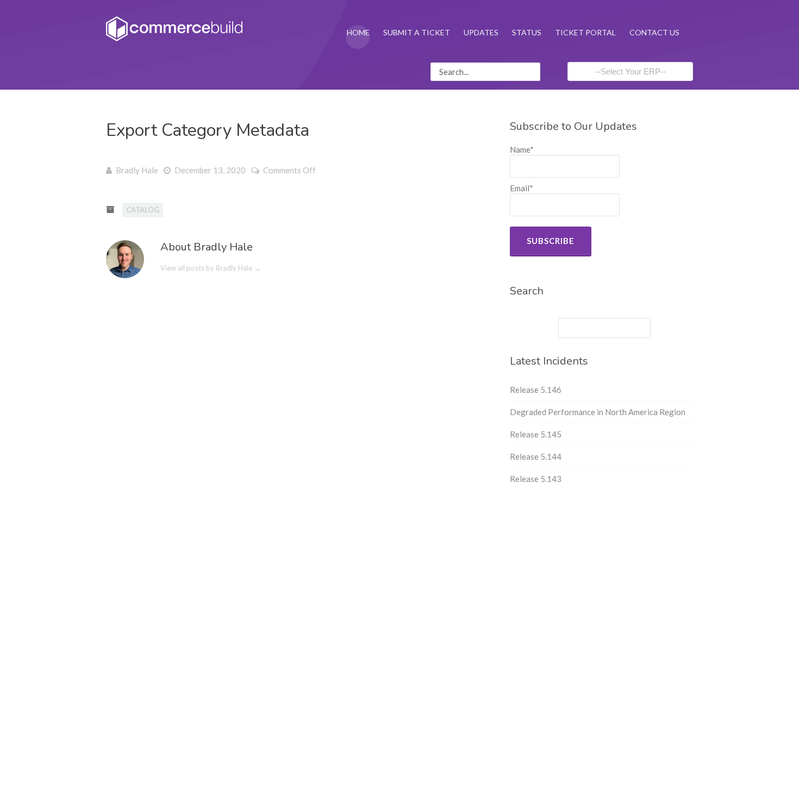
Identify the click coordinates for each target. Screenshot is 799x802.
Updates (481, 32)
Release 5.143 (535, 479)
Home (358, 32)
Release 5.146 (535, 389)
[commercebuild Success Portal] (174, 28)
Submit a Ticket (416, 32)
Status (526, 32)
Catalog (142, 209)
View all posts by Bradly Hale (210, 268)
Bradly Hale (137, 170)
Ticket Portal (585, 32)
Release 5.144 (535, 456)
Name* (522, 149)
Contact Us (654, 32)
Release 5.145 (535, 434)
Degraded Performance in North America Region (597, 412)
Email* (521, 188)
